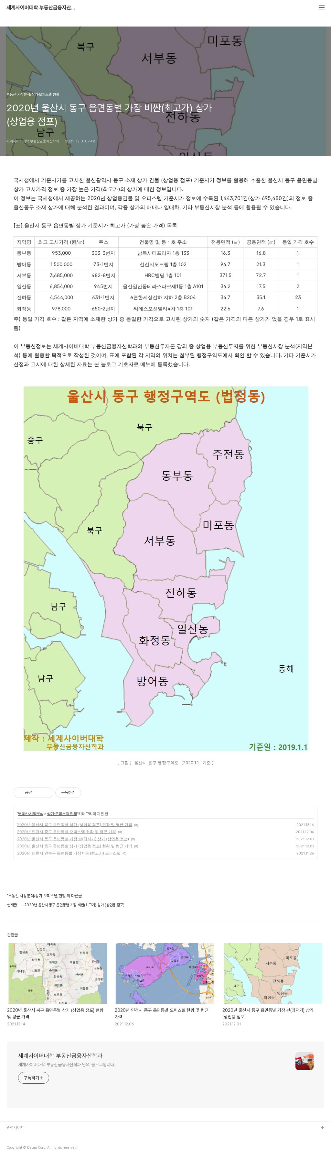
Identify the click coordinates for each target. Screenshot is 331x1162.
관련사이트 (15, 1127)
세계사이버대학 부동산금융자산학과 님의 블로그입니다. (66, 1064)
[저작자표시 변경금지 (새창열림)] (87, 792)
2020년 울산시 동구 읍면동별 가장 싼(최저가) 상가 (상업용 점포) (73, 838)
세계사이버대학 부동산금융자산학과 (42, 8)
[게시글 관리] (46, 793)
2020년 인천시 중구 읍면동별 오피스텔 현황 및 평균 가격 (66, 831)
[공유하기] (38, 793)
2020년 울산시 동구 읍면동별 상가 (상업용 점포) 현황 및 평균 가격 (74, 846)
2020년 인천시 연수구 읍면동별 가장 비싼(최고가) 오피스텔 (69, 853)
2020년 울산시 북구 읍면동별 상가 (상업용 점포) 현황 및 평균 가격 (74, 824)
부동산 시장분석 (30, 813)
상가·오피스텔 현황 (62, 813)
